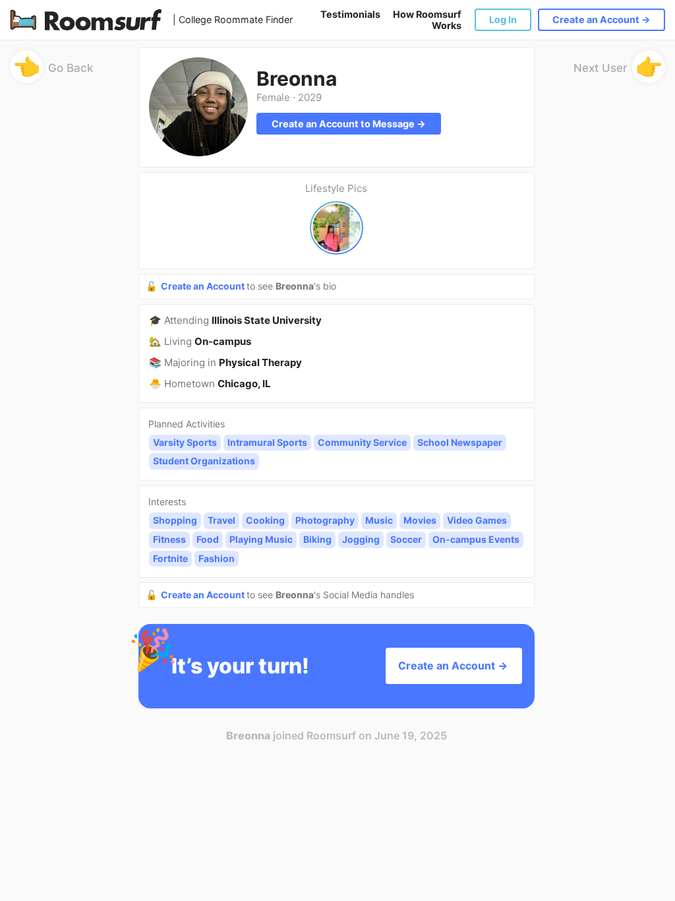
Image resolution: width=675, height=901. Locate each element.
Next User (617, 70)
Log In (503, 19)
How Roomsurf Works (427, 20)
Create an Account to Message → (349, 123)
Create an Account (204, 286)
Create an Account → (601, 19)
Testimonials (350, 14)
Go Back (53, 70)
